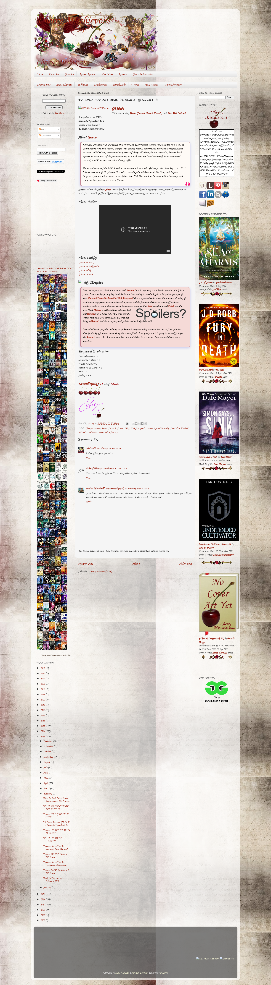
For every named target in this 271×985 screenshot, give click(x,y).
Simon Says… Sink (208, 457)
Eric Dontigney (206, 547)
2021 (42, 694)
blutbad (94, 321)
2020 (42, 699)
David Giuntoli (137, 113)
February (47, 793)
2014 (42, 731)
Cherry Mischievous (74, 20)
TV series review (96, 432)
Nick (150, 306)
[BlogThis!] (136, 423)
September (48, 757)
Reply (88, 458)
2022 (42, 689)
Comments (46, 135)
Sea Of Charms (205, 282)
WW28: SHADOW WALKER (52, 840)
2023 (42, 684)
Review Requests (88, 74)
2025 (42, 673)
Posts (43, 129)
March (46, 788)
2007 (42, 920)
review (149, 428)
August (46, 762)
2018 (42, 710)
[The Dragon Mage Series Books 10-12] (59, 310)
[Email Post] (126, 423)
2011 (42, 899)
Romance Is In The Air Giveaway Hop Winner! (55, 848)
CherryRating (43, 84)
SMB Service (151, 84)
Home (40, 74)
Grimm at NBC (86, 262)
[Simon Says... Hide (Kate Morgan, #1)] (47, 450)
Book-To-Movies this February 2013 (53, 880)
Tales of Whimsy (93, 468)
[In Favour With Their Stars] (47, 422)
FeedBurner (60, 113)
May (45, 778)
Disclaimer (107, 74)
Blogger (163, 973)
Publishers (82, 84)
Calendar (69, 74)
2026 (42, 668)
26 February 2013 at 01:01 (137, 488)
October (47, 751)
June (45, 772)
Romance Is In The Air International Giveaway (55, 864)
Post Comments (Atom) (101, 571)
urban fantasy (111, 432)
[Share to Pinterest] (145, 423)
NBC (126, 428)
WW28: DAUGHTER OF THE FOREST (55, 808)
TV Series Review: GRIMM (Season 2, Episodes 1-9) (56, 824)
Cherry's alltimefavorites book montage (54, 270)
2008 (42, 915)
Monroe (97, 309)
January (47, 887)
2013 (42, 736)
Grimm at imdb (85, 274)
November (48, 746)
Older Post (185, 564)
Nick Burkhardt (137, 428)
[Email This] (133, 423)
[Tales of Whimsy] (130, 958)
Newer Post (85, 564)
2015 (42, 726)
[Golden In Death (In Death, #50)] (41, 610)
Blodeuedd (91, 448)
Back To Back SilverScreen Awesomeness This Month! (56, 799)
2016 (42, 720)
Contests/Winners (172, 84)
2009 (42, 910)
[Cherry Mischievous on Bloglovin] (50, 163)
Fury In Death (206, 369)
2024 (42, 678)
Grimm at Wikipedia (88, 266)
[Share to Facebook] (142, 423)
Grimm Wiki (84, 270)
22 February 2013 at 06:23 (108, 448)
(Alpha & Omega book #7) (211, 638)
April (46, 783)
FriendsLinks (119, 84)
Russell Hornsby (154, 113)
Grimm (92, 137)
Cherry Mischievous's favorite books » (56, 655)
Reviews (123, 74)
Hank (171, 306)
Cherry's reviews (92, 428)
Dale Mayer (226, 457)
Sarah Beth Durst (224, 282)
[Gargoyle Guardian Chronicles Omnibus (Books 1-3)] (59, 631)
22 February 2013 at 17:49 (114, 468)
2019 (42, 705)
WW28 (135, 84)
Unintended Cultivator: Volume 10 (215, 544)
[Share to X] (139, 423)
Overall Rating (88, 384)
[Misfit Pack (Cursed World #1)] (47, 601)
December (48, 741)
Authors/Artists (64, 84)
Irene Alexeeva (122, 973)
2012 (42, 894)
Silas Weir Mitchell (176, 113)
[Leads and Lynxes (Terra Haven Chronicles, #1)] (65, 544)
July (45, 767)
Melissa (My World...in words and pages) (105, 488)
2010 (42, 904)
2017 (42, 715)
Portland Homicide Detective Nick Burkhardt (110, 298)
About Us (54, 74)
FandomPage (100, 84)
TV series (82, 432)
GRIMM (118, 109)
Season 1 (131, 290)
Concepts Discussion (143, 74)
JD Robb (220, 369)
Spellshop (216, 289)
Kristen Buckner (140, 973)
